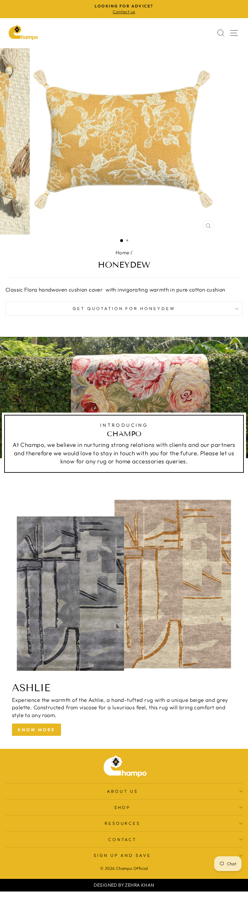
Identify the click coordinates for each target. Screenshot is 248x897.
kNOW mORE (36, 729)
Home (122, 252)
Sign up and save (122, 855)
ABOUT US (122, 791)
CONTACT (122, 839)
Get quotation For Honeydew (124, 308)
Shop (122, 807)
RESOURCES (122, 823)
